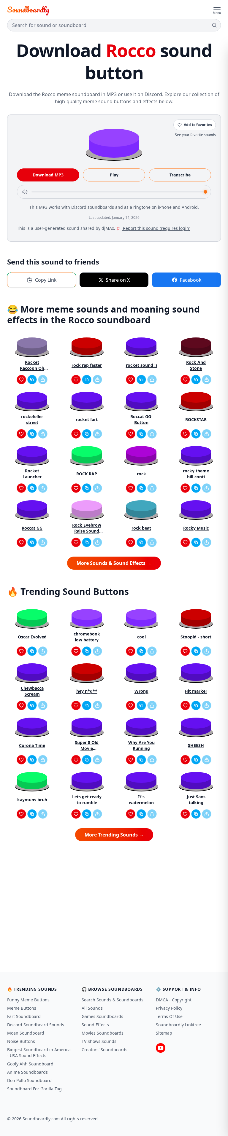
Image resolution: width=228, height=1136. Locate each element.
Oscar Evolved (32, 637)
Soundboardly (28, 9)
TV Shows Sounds (99, 1041)
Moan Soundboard (25, 1033)
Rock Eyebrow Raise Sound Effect (86, 528)
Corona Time (32, 745)
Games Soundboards (102, 1016)
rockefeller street (32, 419)
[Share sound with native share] (43, 379)
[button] (114, 142)
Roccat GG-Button (141, 419)
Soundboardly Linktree (178, 1024)
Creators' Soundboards (104, 1049)
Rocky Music (196, 528)
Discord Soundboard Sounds (35, 1024)
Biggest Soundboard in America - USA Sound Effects (39, 1052)
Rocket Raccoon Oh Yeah (32, 365)
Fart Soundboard (24, 1016)
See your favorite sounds (195, 134)
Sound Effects (95, 1024)
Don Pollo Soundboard (29, 1080)
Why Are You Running (141, 745)
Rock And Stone (196, 365)
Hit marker (196, 691)
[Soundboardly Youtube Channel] (160, 1048)
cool (141, 637)
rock (141, 474)
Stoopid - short (195, 637)
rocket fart (87, 419)
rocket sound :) (141, 365)
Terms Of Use (169, 1016)
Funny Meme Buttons (28, 1000)
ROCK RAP (86, 474)
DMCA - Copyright (173, 1000)
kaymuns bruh (32, 799)
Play (114, 175)
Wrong (141, 691)
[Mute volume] (25, 192)
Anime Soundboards (27, 1072)
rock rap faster (87, 365)
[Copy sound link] (32, 379)
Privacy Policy (169, 1008)
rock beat (141, 528)
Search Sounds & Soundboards (112, 1000)
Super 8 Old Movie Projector (87, 745)
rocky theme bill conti (196, 473)
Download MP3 (48, 175)
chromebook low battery (87, 637)
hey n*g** (86, 691)
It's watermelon (141, 799)
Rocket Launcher (32, 473)
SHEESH (196, 745)
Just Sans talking (196, 799)
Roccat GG (32, 528)
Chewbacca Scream (32, 691)
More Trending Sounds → (114, 834)
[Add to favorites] (21, 379)
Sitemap (164, 1033)
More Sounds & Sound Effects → (114, 563)
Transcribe (180, 175)
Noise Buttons (21, 1041)
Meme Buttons (21, 1008)
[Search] (214, 25)
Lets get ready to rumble (87, 799)
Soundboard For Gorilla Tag (34, 1089)
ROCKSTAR (196, 419)
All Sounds (92, 1008)
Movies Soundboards (103, 1033)
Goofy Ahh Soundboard (30, 1064)
